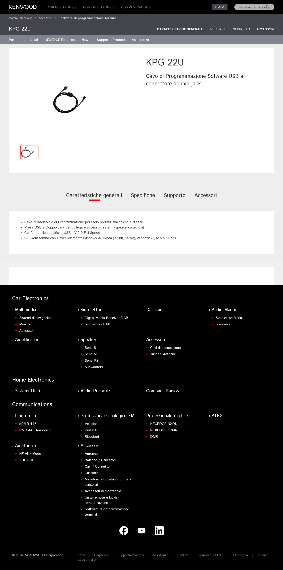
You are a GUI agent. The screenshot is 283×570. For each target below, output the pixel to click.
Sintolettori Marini (229, 318)
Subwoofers (94, 367)
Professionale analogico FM (107, 416)
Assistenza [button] (140, 40)
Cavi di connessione (165, 347)
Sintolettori (91, 310)
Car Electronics (62, 7)
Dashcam (155, 310)
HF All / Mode (30, 453)
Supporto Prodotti (131, 555)
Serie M (91, 354)
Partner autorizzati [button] (23, 40)
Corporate (101, 555)
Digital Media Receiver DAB (106, 318)
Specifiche (217, 29)
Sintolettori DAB (97, 324)
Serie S (90, 347)
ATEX (217, 416)
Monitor (25, 324)
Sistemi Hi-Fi (27, 391)
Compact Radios (162, 391)
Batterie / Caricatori (100, 460)
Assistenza (160, 555)
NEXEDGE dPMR (163, 430)
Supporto (241, 29)
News (85, 40)
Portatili (91, 430)
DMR (154, 436)
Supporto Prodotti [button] (111, 40)
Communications (135, 7)
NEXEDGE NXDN (163, 423)
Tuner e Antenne (163, 354)
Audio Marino (224, 310)
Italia (219, 7)
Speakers (223, 324)
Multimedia (25, 310)
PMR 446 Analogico (35, 430)
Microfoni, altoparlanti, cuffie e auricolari (108, 482)
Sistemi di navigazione (36, 318)
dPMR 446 (27, 423)
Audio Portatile (95, 391)
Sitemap (262, 555)
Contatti (183, 555)
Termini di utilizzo (211, 555)
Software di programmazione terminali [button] (88, 18)
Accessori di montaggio (103, 491)
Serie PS (91, 360)
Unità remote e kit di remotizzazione (101, 500)
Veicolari (91, 423)
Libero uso (25, 416)
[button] (75, 99)
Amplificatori (27, 340)
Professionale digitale (167, 416)
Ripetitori (92, 436)
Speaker (88, 340)
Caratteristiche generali (179, 29)
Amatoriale (25, 446)
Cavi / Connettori (98, 466)
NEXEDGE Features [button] (60, 40)
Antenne (91, 453)
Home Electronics (99, 7)
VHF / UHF (27, 460)
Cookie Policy (87, 560)
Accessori (45, 18)
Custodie (92, 473)
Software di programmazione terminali (107, 512)
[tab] (94, 198)
